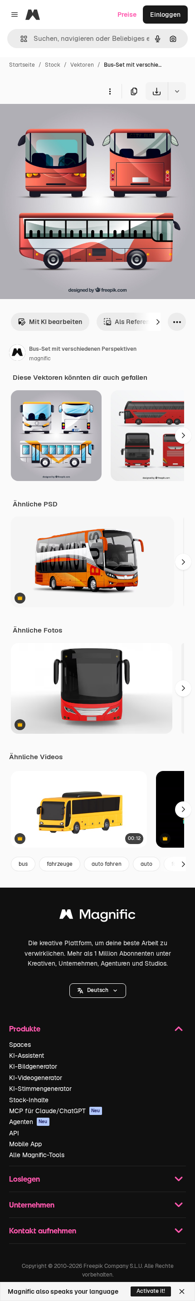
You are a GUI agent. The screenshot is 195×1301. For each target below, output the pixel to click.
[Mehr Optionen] (110, 91)
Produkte (24, 1028)
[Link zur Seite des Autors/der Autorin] (17, 353)
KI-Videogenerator (35, 1078)
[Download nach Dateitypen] (177, 91)
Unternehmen (31, 1204)
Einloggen (165, 14)
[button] (97, 990)
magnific (40, 358)
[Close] (181, 1291)
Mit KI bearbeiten (55, 322)
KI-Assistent (26, 1055)
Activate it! (150, 1291)
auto (146, 864)
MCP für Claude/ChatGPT (54, 1111)
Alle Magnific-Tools (36, 1155)
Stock (52, 65)
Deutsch (97, 990)
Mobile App (25, 1144)
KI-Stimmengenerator (40, 1089)
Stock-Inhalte (29, 1100)
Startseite (22, 65)
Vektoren (82, 65)
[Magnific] (97, 916)
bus (23, 864)
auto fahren (107, 864)
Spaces (20, 1045)
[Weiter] (158, 322)
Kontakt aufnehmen (42, 1230)
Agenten (28, 1122)
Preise (126, 14)
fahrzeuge (60, 864)
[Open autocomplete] (20, 38)
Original (58, 121)
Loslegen (24, 1178)
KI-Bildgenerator (33, 1066)
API (14, 1133)
